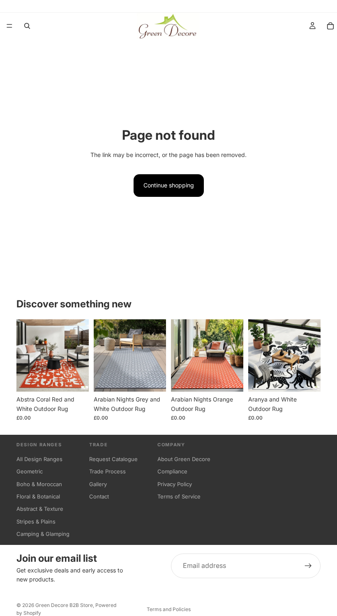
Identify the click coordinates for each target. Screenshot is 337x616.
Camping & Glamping (42, 534)
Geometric (29, 471)
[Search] (27, 26)
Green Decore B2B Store (64, 605)
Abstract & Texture (39, 508)
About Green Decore (183, 459)
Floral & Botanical (38, 496)
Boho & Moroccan (39, 484)
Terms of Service (179, 496)
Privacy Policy (174, 484)
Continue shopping (168, 185)
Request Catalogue (113, 459)
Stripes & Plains (35, 521)
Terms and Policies (169, 609)
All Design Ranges (39, 459)
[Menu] (9, 25)
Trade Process (107, 471)
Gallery (98, 484)
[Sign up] (308, 565)
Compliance (172, 471)
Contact (99, 496)
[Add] (153, 379)
